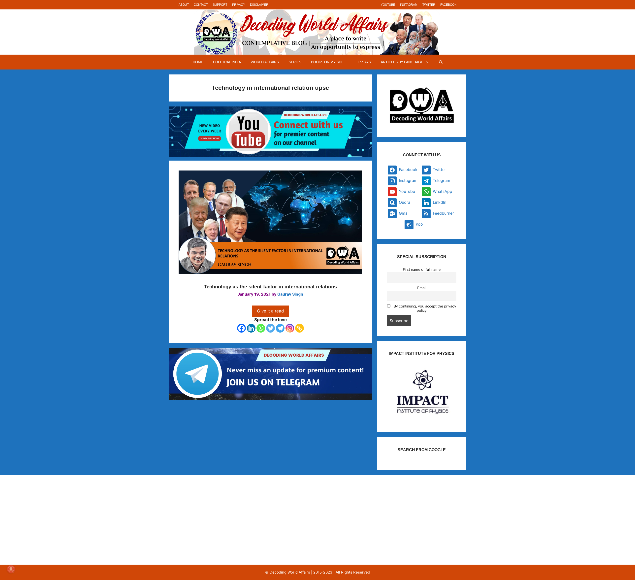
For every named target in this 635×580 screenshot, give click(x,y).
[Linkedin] (251, 328)
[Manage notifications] (11, 569)
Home (198, 62)
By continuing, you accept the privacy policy (424, 308)
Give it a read (270, 310)
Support (220, 4)
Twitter (428, 4)
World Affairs (265, 62)
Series (295, 62)
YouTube (388, 4)
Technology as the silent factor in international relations (270, 286)
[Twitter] (270, 328)
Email (421, 288)
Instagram (408, 4)
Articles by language (402, 62)
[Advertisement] (222, 520)
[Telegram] (280, 328)
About (184, 4)
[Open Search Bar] (440, 62)
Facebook (448, 4)
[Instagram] (290, 328)
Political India (227, 62)
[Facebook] (241, 328)
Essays (364, 62)
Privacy (238, 4)
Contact (201, 4)
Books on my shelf (329, 62)
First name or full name (422, 269)
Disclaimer (259, 4)
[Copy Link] (299, 328)
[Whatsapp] (260, 328)
